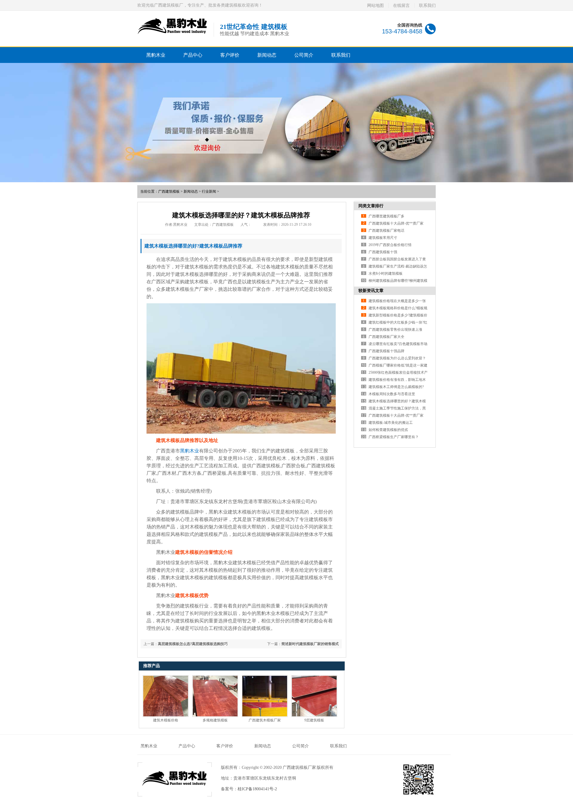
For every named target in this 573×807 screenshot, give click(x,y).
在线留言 (401, 5)
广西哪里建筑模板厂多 (386, 216)
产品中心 (192, 55)
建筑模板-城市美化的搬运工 (391, 422)
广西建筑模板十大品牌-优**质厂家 (396, 223)
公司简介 (303, 55)
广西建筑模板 (169, 191)
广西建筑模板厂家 (299, 767)
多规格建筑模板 (215, 720)
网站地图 (375, 5)
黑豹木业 (155, 55)
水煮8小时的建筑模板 (386, 273)
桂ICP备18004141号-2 (257, 789)
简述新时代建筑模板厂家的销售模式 (310, 644)
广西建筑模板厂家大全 (386, 337)
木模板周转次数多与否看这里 (392, 394)
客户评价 (229, 55)
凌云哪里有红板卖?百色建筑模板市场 (398, 344)
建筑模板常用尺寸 (383, 238)
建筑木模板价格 (165, 720)
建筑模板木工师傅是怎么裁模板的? (396, 387)
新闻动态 (266, 55)
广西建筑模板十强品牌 (386, 351)
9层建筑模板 (314, 720)
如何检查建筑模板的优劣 (388, 430)
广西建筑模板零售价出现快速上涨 (395, 329)
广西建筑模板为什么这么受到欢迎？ (397, 358)
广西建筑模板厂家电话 (386, 230)
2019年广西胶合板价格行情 (390, 245)
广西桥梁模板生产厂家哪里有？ (394, 437)
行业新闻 (209, 191)
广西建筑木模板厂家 (265, 720)
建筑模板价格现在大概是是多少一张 (397, 301)
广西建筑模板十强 (383, 252)
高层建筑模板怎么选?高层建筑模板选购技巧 (193, 644)
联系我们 (427, 5)
